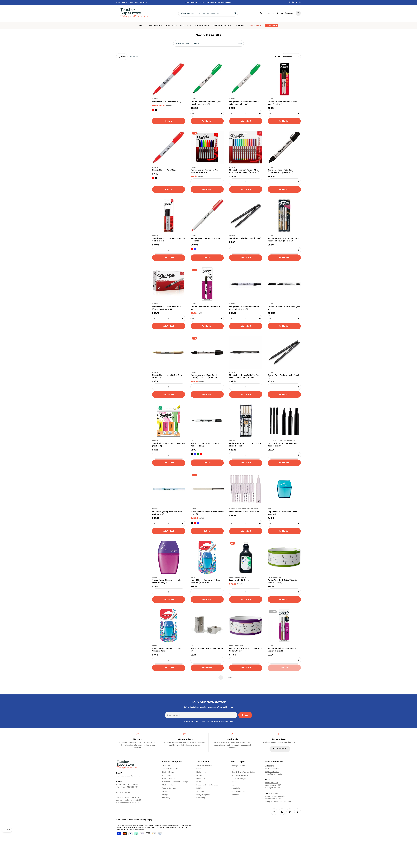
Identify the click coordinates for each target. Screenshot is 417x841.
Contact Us (143, 2)
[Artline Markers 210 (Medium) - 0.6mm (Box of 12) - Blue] (198, 523)
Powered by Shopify (144, 820)
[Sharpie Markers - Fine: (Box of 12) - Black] (156, 110)
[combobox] (208, 13)
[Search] (235, 13)
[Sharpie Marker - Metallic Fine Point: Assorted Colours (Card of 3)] (284, 215)
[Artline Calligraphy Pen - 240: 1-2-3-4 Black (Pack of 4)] (245, 420)
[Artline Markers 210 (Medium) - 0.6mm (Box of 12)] (207, 489)
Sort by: (277, 56)
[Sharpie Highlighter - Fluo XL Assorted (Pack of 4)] (168, 420)
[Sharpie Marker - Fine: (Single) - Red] (153, 178)
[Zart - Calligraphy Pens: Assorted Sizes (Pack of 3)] (284, 420)
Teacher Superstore (129, 820)
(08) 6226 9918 (275, 788)
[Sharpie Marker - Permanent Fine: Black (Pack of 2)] (284, 79)
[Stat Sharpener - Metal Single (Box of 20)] (207, 625)
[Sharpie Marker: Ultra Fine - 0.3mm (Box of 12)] (207, 215)
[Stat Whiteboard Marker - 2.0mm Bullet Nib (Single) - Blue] (195, 454)
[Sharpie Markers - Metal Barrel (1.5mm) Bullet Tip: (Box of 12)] (284, 147)
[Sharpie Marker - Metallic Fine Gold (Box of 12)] (168, 352)
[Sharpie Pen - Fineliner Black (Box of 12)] (284, 352)
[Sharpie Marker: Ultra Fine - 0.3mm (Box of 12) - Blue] (195, 249)
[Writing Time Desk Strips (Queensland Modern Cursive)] (245, 625)
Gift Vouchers (134, 2)
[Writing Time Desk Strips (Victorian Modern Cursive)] (284, 557)
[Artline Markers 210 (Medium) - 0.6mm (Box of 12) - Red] (195, 523)
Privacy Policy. (228, 721)
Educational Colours (237, 577)
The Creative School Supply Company (282, 440)
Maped (270, 509)
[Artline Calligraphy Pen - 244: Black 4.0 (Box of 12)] (168, 489)
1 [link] (220, 677)
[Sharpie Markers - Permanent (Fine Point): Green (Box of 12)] (207, 79)
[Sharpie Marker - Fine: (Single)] (168, 147)
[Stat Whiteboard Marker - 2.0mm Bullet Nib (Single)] (207, 420)
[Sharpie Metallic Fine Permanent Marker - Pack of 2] (284, 625)
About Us (124, 2)
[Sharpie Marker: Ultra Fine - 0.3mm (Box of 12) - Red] (192, 249)
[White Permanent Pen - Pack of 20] (245, 489)
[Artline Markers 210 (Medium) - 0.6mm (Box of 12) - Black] (192, 523)
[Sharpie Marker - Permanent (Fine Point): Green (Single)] (245, 79)
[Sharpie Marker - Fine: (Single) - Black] (156, 178)
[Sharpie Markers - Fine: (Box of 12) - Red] (153, 110)
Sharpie (155, 99)
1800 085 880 (133, 784)
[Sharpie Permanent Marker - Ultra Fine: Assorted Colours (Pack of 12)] (245, 147)
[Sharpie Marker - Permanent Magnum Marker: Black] (168, 215)
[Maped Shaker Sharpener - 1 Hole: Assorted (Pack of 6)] (207, 557)
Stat (192, 440)
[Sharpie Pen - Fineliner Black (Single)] (245, 215)
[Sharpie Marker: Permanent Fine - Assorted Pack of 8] (207, 147)
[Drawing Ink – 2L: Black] (245, 557)
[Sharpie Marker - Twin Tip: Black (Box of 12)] (284, 284)
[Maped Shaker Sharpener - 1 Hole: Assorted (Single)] (168, 557)
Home (118, 2)
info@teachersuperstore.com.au (128, 776)
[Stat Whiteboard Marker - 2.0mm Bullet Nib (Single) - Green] (198, 454)
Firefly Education (274, 577)
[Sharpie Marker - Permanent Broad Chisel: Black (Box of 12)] (245, 284)
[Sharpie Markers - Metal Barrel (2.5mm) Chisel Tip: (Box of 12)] (207, 352)
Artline (232, 440)
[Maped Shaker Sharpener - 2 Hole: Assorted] (284, 489)
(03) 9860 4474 (276, 774)
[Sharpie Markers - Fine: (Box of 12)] (168, 79)
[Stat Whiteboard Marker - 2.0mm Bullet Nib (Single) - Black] (192, 454)
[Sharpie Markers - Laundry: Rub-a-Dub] (207, 284)
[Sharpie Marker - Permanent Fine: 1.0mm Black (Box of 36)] (168, 284)
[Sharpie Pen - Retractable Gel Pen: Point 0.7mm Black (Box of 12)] (245, 352)
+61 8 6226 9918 (132, 787)
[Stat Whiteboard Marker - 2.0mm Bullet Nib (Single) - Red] (201, 454)
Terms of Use (215, 721)
